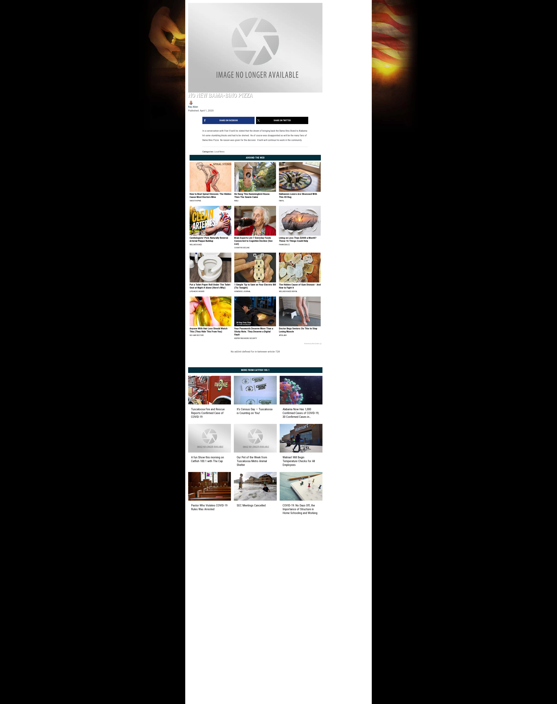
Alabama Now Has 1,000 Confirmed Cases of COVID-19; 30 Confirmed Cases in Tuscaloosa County (301, 413)
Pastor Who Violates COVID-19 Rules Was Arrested (209, 507)
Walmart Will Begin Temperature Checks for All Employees (299, 461)
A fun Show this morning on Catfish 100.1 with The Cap (207, 459)
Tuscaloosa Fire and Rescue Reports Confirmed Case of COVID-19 (208, 413)
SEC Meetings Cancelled (251, 505)
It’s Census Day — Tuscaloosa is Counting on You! (254, 411)
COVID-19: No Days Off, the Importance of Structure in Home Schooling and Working (300, 509)
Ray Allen (193, 106)
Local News (219, 152)
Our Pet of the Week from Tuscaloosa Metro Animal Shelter (252, 461)
